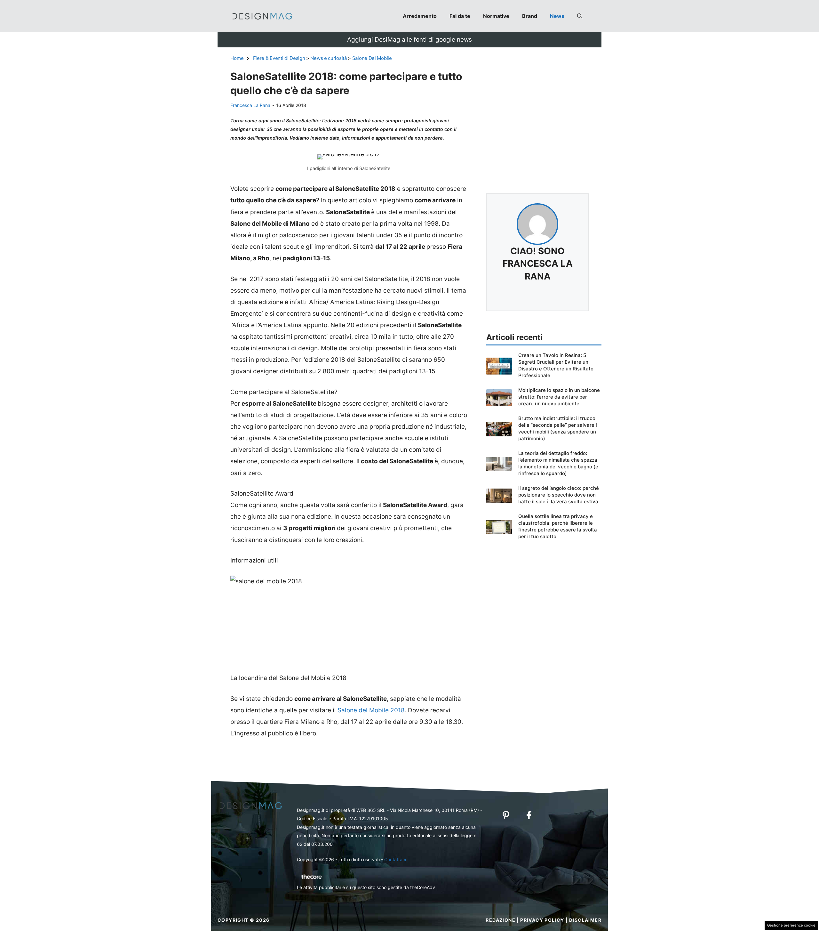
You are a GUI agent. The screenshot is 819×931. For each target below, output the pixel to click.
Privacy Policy (542, 920)
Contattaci (395, 859)
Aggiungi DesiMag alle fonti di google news (409, 39)
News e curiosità (328, 58)
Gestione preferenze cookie (791, 925)
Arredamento (420, 16)
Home (237, 58)
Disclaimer (585, 920)
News (557, 16)
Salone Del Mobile (372, 58)
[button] (580, 16)
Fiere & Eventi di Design (279, 58)
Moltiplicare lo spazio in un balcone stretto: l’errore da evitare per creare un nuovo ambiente (559, 397)
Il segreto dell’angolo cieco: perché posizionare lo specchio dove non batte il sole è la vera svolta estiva (558, 495)
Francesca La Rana (250, 105)
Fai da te (459, 16)
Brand (529, 16)
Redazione (500, 920)
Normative (496, 16)
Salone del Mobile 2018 (371, 710)
